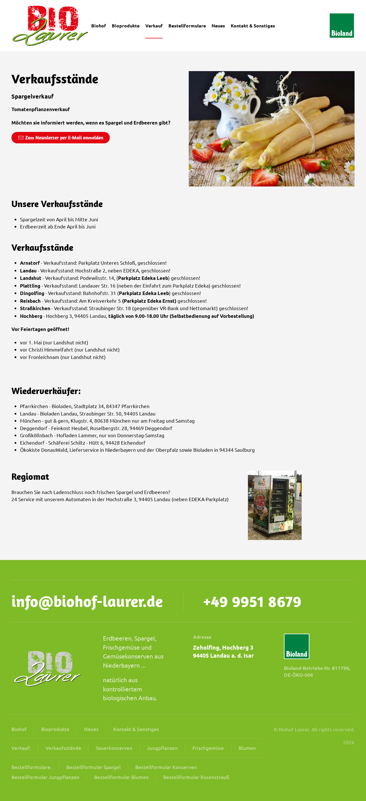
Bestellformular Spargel (93, 767)
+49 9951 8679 (252, 601)
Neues (218, 26)
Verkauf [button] (154, 26)
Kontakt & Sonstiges (136, 729)
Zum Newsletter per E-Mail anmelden (64, 137)
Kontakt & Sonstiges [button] (253, 26)
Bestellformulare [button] (187, 26)
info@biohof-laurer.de (87, 601)
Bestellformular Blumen (121, 777)
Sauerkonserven (114, 748)
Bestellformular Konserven (166, 767)
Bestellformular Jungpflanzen (45, 777)
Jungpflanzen (162, 748)
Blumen (247, 748)
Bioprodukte (126, 26)
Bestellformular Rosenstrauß (196, 777)
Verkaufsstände (63, 748)
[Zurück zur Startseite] (50, 25)
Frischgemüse (208, 748)
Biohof (98, 26)
